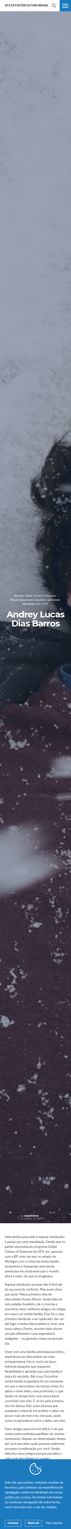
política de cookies (18, 1497)
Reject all (33, 1523)
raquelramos (31, 1216)
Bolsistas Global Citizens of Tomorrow (35, 595)
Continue (13, 1523)
